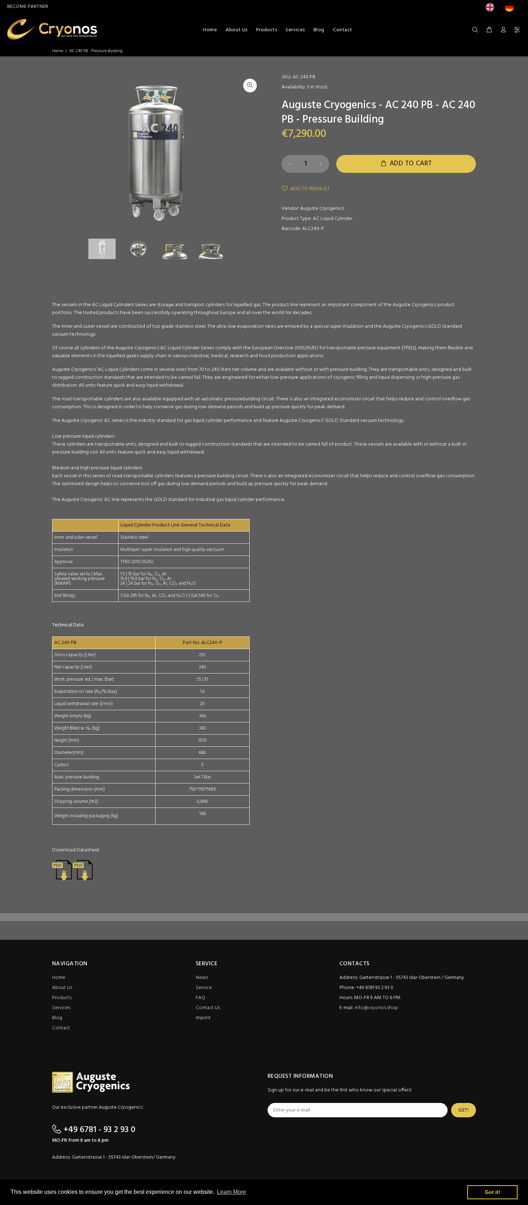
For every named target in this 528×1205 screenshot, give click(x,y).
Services (61, 1008)
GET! (463, 1110)
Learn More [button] (231, 1192)
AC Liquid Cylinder (332, 219)
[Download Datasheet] (62, 870)
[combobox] (491, 7)
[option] (511, 7)
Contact (61, 1028)
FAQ (200, 998)
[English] (491, 7)
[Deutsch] (511, 7)
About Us (62, 988)
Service (204, 988)
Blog (57, 1018)
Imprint (203, 1018)
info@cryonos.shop (376, 1008)
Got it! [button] (492, 1192)
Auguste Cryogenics (322, 208)
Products (61, 998)
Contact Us (208, 1008)
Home (57, 51)
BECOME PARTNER (27, 7)
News (202, 978)
